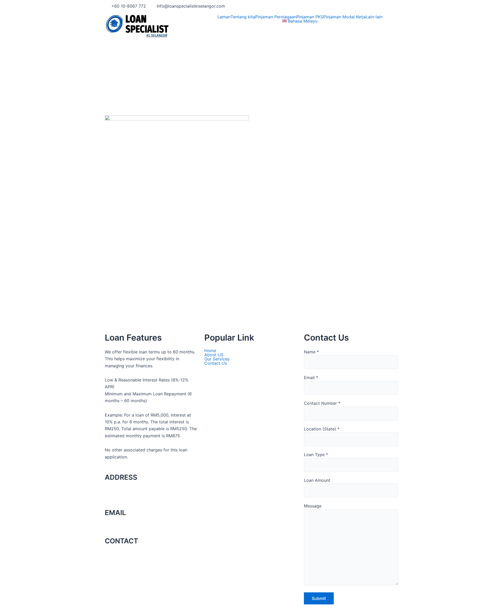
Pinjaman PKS (309, 17)
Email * (311, 377)
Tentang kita (243, 17)
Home (210, 350)
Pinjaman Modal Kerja (344, 17)
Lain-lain (374, 17)
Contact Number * (322, 403)
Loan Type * (316, 454)
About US (213, 355)
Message (312, 506)
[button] (375, 17)
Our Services (216, 359)
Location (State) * (322, 428)
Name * (311, 351)
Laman (224, 17)
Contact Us (215, 363)
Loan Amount (317, 480)
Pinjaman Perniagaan (275, 17)
